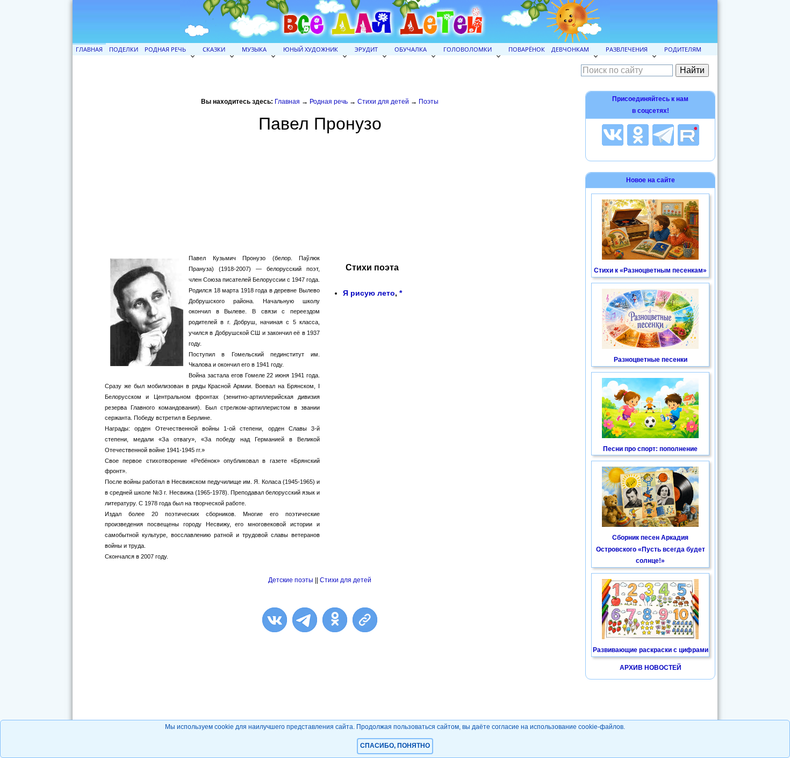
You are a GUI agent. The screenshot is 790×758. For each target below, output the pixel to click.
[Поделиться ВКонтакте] (274, 619)
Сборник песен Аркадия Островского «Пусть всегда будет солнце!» (650, 549)
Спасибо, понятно (395, 745)
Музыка (254, 49)
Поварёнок (526, 49)
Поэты (429, 101)
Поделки (123, 49)
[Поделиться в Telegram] (304, 619)
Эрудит (366, 49)
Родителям (682, 49)
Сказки (214, 49)
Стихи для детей (383, 101)
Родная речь (165, 49)
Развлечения (627, 49)
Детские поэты (290, 580)
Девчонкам (570, 49)
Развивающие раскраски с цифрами (650, 650)
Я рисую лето (369, 293)
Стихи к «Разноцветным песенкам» (650, 270)
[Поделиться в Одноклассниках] (334, 619)
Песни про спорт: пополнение (650, 449)
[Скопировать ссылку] (365, 619)
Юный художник (310, 49)
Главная (89, 49)
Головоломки (467, 49)
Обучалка (410, 49)
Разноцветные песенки (650, 359)
